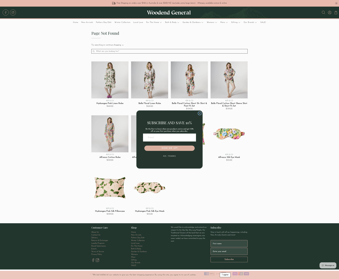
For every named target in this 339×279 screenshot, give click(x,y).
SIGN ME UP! (170, 148)
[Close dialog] (199, 113)
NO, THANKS (169, 156)
